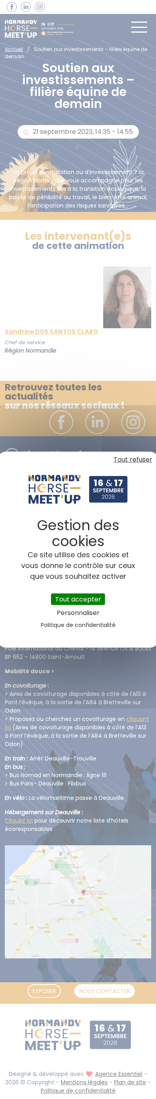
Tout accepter (78, 598)
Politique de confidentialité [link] (78, 625)
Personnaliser (78, 613)
